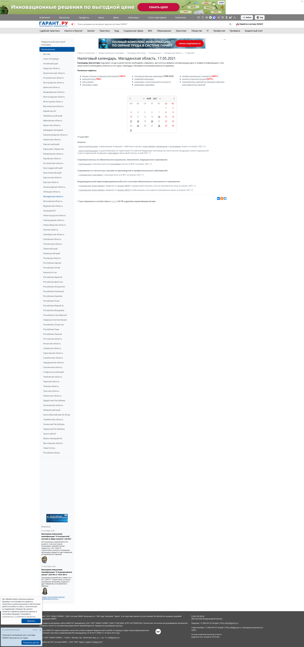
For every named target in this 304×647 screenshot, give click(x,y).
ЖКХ (150, 30)
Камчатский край (51, 144)
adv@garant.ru (236, 627)
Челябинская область (53, 419)
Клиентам (180, 17)
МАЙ (149, 98)
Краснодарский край (52, 168)
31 (131, 130)
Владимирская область (54, 92)
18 (138, 121)
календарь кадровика (144, 84)
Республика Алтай (51, 267)
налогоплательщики (88, 146)
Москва (46, 54)
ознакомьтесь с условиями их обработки (18, 616)
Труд (116, 30)
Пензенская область (52, 244)
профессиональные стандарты (196, 76)
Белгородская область (53, 82)
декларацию (162, 146)
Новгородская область (53, 220)
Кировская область (52, 158)
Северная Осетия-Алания (55, 320)
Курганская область (52, 177)
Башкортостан (50, 272)
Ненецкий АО (49, 210)
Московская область (52, 201)
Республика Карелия (52, 296)
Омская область (50, 229)
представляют (149, 146)
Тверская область (51, 381)
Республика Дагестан (53, 282)
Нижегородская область (54, 215)
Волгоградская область (54, 96)
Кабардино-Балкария (53, 130)
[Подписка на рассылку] (198, 17)
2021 (155, 98)
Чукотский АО (49, 433)
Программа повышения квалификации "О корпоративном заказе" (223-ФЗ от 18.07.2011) (56, 572)
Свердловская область (53, 362)
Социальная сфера (133, 30)
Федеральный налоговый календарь (53, 43)
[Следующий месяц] (174, 98)
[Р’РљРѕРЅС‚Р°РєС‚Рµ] (218, 198)
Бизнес (91, 30)
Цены (101, 17)
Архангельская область (54, 73)
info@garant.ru (113, 637)
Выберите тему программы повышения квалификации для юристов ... (53, 598)
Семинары (133, 17)
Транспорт (181, 30)
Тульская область (51, 391)
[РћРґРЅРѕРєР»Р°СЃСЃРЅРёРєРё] (221, 198)
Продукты (84, 17)
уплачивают (175, 146)
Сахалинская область (53, 357)
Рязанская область (52, 343)
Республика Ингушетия (54, 286)
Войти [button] (248, 17)
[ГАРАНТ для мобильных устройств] (202, 17)
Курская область (51, 182)
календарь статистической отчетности (152, 82)
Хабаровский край (51, 410)
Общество (196, 30)
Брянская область (51, 87)
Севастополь (49, 448)
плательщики (84, 164)
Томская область (51, 386)
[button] (250, 24)
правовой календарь (144, 79)
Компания (44, 17)
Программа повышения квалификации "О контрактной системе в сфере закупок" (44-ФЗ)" (56, 536)
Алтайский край (50, 63)
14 (159, 116)
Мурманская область (53, 206)
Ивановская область (52, 120)
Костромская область (53, 163)
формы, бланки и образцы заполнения (100, 76)
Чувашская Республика (54, 429)
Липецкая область (51, 191)
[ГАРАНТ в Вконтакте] (206, 17)
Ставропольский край (53, 372)
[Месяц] (144, 98)
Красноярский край (52, 172)
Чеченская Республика (53, 424)
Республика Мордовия (53, 310)
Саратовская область (53, 353)
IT (208, 30)
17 (131, 121)
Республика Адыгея (52, 263)
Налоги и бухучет (73, 30)
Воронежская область (53, 106)
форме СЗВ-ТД (123, 190)
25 (138, 125)
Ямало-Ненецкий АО (52, 438)
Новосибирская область (54, 225)
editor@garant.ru (231, 623)
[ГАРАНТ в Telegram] (218, 17)
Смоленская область (52, 367)
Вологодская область (53, 101)
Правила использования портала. (109, 625)
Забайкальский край (52, 115)
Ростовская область (52, 338)
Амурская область (51, 68)
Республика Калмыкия (53, 291)
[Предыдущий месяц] (130, 98)
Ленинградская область (54, 187)
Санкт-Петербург (51, 59)
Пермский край (50, 248)
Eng (261, 17)
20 (152, 121)
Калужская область (52, 139)
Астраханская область (53, 78)
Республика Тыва (51, 329)
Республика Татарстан (53, 324)
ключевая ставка (90, 84)
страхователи (84, 175)
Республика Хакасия (52, 334)
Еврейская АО (49, 111)
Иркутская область (52, 125)
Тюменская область (52, 395)
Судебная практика (49, 30)
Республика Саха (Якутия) (55, 315)
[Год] (160, 98)
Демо (116, 17)
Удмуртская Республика (54, 400)
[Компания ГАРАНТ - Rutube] (230, 17)
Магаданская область (53, 196)
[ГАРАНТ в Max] (214, 17)
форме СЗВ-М (123, 185)
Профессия (219, 30)
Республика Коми (51, 301)
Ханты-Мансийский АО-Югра (56, 414)
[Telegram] (225, 198)
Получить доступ (31, 642)
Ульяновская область (53, 405)
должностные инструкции (194, 79)
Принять (31, 621)
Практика (105, 30)
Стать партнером (157, 17)
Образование (164, 30)
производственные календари (148, 76)
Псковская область (52, 258)
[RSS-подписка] (234, 17)
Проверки (235, 30)
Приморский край (51, 253)
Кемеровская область (53, 153)
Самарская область (52, 348)
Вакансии (64, 17)
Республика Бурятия (52, 277)
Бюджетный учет (254, 30)
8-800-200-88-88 (197, 616)
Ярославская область (53, 443)
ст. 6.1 (114, 201)
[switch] (73, 24)
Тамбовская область (52, 376)
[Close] (40, 630)
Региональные (48, 49)
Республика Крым (51, 452)
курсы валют (88, 82)
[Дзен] (210, 17)
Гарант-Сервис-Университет (90, 642)
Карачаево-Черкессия (53, 149)
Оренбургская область (53, 234)
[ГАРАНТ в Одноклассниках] (226, 17)
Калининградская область (55, 134)
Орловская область (52, 239)
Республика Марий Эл (53, 305)
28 (159, 125)
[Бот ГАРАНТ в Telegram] (222, 17)
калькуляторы (88, 79)
